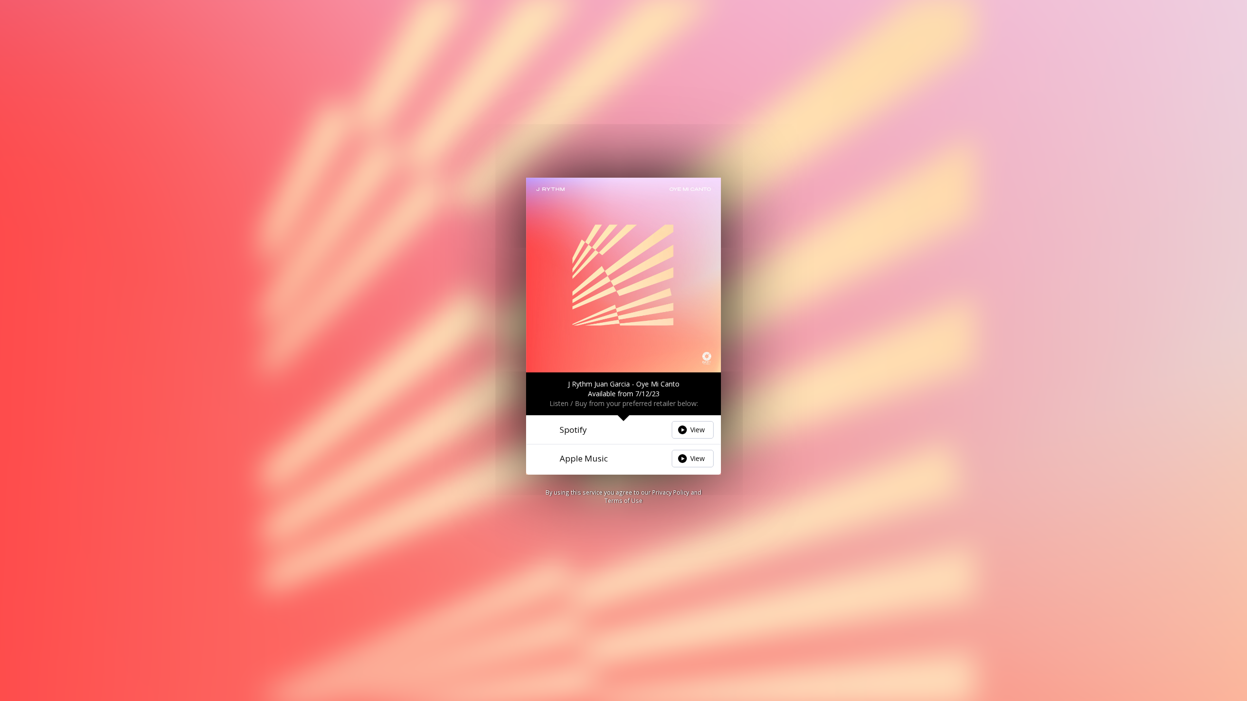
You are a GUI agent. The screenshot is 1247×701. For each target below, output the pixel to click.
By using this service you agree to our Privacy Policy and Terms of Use (623, 496)
